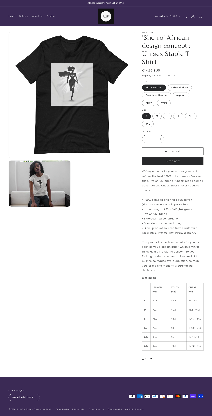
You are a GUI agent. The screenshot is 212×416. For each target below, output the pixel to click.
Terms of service (96, 409)
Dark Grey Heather (157, 95)
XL (178, 116)
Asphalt (180, 95)
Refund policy (62, 409)
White (163, 103)
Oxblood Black (179, 87)
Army (149, 103)
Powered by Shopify (43, 409)
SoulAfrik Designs (25, 409)
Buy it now (173, 161)
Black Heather (154, 87)
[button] (185, 16)
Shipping (146, 75)
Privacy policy (79, 409)
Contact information (134, 409)
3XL (148, 124)
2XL (191, 116)
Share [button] (148, 358)
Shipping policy (115, 409)
